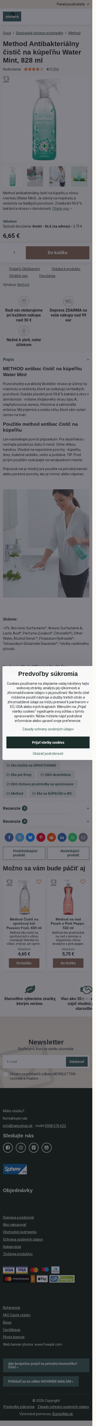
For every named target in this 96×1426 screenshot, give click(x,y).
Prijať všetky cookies (48, 742)
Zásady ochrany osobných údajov (48, 729)
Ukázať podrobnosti (48, 754)
